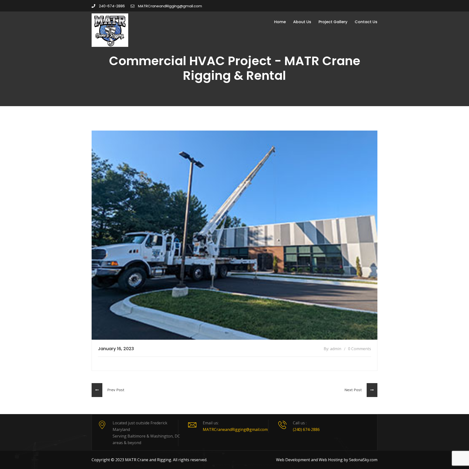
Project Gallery (333, 22)
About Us (302, 22)
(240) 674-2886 (306, 429)
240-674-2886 (112, 6)
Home (280, 22)
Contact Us (366, 22)
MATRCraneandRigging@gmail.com (170, 6)
